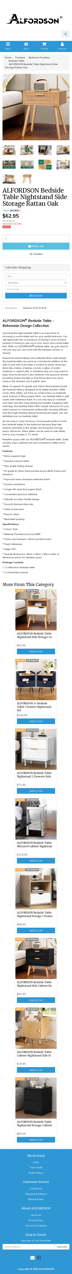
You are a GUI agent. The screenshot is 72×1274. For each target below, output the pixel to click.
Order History (36, 1172)
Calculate (37, 295)
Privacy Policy (36, 1220)
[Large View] (9, 150)
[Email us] (32, 1257)
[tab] (12, 307)
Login (36, 1162)
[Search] (65, 34)
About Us (36, 1215)
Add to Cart (36, 651)
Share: (7, 210)
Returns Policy (36, 1199)
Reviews (28, 307)
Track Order (36, 1167)
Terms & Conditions (36, 1225)
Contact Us (36, 1188)
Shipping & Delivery (36, 1193)
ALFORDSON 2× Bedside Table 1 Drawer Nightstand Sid (34, 707)
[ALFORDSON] (36, 13)
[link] (39, 1257)
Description (11, 307)
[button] (36, 253)
